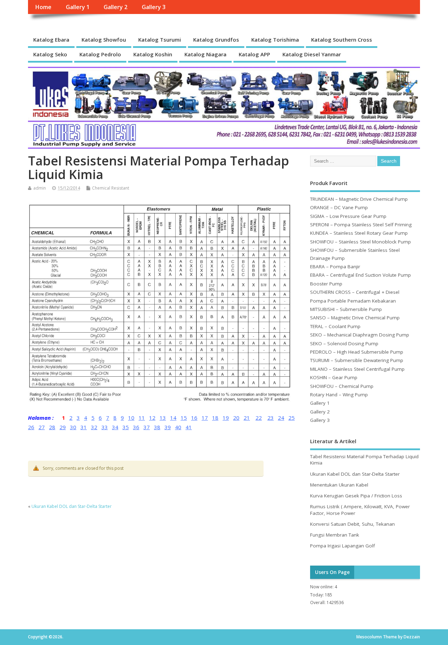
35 (125, 427)
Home (43, 7)
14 (173, 417)
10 (131, 417)
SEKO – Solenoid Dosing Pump (344, 343)
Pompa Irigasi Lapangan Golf (342, 546)
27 (41, 427)
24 (281, 417)
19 (226, 417)
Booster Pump (326, 284)
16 (194, 417)
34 (115, 427)
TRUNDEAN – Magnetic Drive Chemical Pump (359, 199)
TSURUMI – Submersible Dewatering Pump (356, 360)
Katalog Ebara (51, 39)
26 (31, 427)
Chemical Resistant (110, 188)
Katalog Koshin (152, 54)
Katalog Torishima (275, 39)
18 (215, 417)
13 (163, 417)
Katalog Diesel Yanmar (311, 54)
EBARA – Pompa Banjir (335, 266)
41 (189, 427)
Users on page (332, 572)
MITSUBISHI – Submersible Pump (346, 309)
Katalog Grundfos (216, 39)
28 (52, 427)
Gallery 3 (154, 7)
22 (258, 417)
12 (152, 417)
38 (157, 427)
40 (178, 427)
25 (291, 417)
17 (205, 417)
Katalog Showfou (104, 39)
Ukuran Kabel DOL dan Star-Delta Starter (71, 506)
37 (147, 427)
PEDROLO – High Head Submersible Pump (356, 352)
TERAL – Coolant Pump (335, 326)
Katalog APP (254, 54)
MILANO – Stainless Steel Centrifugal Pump (357, 369)
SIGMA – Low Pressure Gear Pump (348, 216)
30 (73, 427)
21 (247, 417)
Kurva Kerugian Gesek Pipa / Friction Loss (356, 495)
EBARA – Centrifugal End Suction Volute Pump (360, 275)
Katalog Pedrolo (100, 54)
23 (270, 417)
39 (167, 427)
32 (94, 427)
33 (105, 427)
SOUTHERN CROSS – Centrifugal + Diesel (354, 292)
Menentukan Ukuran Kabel (339, 485)
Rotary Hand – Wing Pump (339, 394)
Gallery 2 (115, 7)
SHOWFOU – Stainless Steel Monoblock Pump (360, 242)
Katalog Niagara (205, 54)
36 (136, 427)
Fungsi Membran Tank (334, 535)
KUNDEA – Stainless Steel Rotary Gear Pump (359, 233)
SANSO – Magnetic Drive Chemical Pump (355, 317)
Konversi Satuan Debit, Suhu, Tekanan (352, 524)
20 (236, 417)
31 (83, 427)
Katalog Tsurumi (159, 39)
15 (184, 417)
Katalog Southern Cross (341, 39)
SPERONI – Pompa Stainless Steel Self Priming (361, 224)
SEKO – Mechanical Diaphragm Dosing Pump (359, 335)
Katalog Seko (50, 54)
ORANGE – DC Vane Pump (339, 207)
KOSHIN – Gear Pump (333, 377)
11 (142, 417)
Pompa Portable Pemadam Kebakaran (353, 301)
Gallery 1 (78, 7)
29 (62, 427)
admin (39, 188)
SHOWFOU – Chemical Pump (341, 386)
